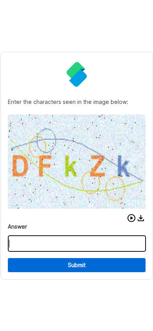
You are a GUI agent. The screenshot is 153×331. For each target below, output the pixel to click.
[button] (131, 218)
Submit (77, 265)
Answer (17, 226)
